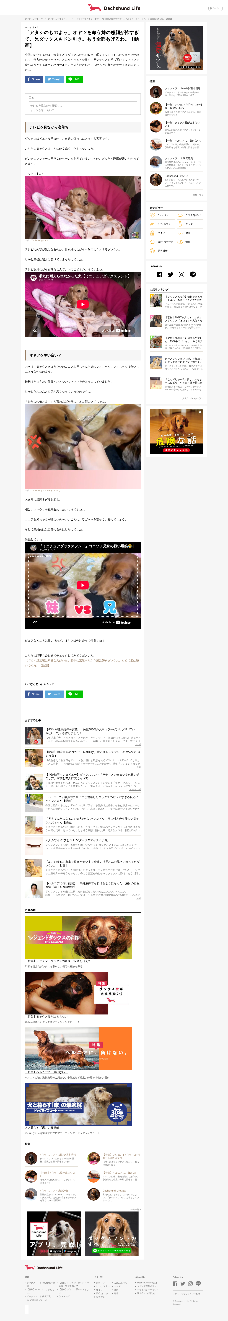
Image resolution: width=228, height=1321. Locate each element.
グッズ (189, 223)
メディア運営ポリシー (148, 1286)
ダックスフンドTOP (34, 18)
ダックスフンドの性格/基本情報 (41, 1284)
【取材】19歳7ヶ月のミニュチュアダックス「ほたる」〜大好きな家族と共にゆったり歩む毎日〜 (183, 319)
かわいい (65, 18)
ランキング (64, 1296)
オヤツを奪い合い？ (42, 110)
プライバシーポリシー (148, 1289)
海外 (187, 241)
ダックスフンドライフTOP (187, 1294)
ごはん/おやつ (193, 215)
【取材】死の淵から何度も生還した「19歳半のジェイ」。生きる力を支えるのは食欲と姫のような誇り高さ (184, 339)
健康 (187, 232)
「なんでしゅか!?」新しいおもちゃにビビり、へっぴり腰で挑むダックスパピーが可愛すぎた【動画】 (183, 381)
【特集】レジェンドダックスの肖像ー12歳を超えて (74, 1284)
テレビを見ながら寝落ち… (46, 105)
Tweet (56, 79)
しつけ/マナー (165, 223)
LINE (76, 79)
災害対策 (163, 250)
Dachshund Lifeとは (37, 1300)
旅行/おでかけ (165, 241)
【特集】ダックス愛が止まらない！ (74, 1291)
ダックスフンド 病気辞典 (39, 1296)
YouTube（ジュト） (41, 240)
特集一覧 (135, 1209)
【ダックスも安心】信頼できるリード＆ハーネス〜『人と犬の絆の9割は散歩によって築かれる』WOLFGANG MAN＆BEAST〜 (183, 298)
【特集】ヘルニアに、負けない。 (41, 1291)
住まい (161, 232)
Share (36, 79)
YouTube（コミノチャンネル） (46, 490)
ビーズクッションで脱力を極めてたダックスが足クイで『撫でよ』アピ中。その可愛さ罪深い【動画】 (183, 360)
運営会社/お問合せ (146, 1293)
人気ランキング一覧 (191, 398)
